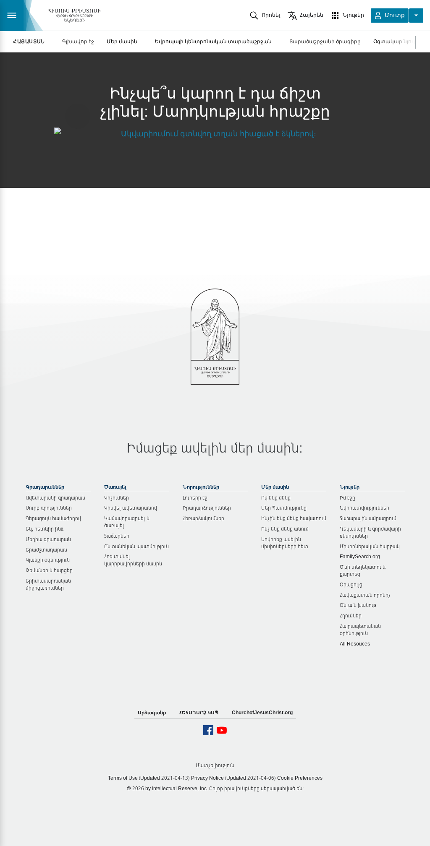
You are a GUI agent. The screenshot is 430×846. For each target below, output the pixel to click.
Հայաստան (29, 41)
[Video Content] (215, 133)
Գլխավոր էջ (78, 41)
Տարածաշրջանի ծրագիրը (325, 41)
